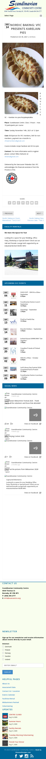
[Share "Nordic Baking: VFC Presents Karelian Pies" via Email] (32, 203)
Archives (32, 37)
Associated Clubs (9, 687)
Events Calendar (8, 695)
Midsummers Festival (10, 702)
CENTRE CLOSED (15, 714)
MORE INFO (21, 246)
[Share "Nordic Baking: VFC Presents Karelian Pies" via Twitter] (14, 203)
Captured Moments (14, 480)
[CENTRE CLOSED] (5, 716)
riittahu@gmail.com (12, 156)
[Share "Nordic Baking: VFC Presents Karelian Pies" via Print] (36, 203)
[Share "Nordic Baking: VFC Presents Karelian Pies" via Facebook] (9, 203)
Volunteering (7, 706)
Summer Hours (15, 721)
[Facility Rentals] (5, 729)
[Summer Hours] (5, 722)
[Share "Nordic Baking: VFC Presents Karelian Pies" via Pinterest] (23, 203)
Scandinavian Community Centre (24, 394)
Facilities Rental (8, 699)
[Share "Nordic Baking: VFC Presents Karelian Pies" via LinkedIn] (27, 203)
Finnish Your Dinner (16, 742)
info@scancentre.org (12, 598)
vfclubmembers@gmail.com (15, 141)
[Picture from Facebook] (11, 415)
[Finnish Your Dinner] (5, 743)
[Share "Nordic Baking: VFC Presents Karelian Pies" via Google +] (18, 203)
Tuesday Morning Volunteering (21, 735)
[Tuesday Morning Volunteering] (5, 736)
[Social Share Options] (40, 424)
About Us (5, 684)
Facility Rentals (15, 728)
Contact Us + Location (11, 691)
